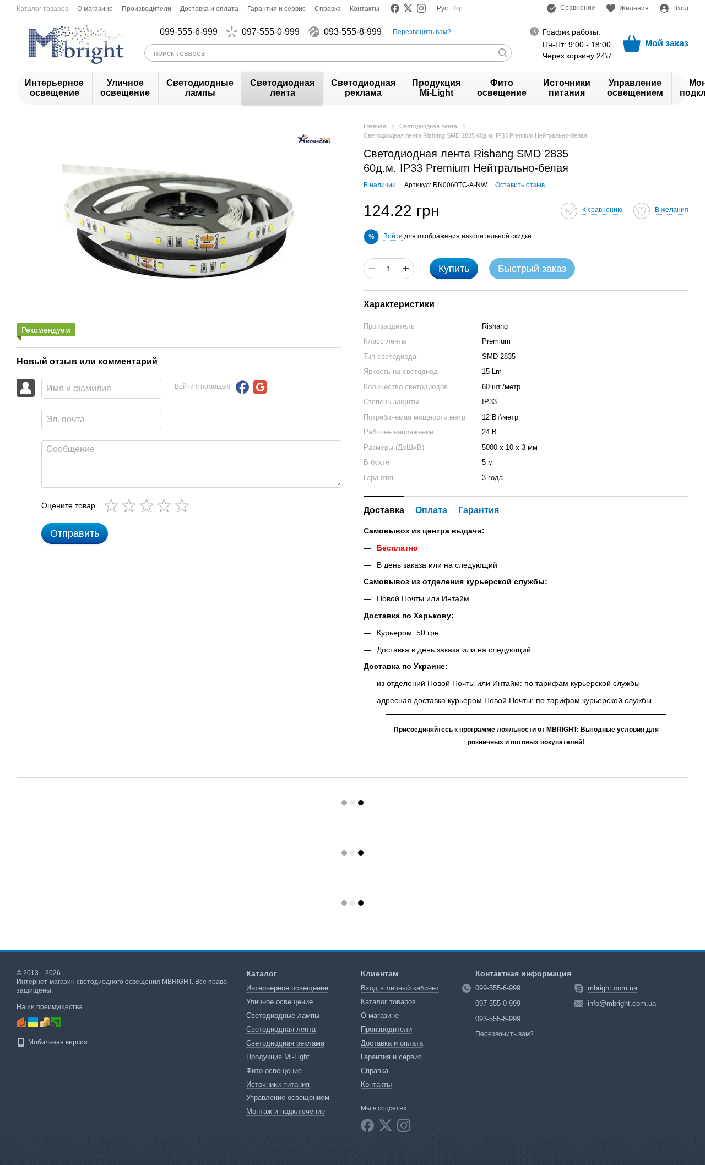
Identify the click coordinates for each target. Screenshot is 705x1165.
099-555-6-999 (189, 32)
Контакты (364, 9)
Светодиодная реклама (363, 87)
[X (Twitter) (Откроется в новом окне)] (408, 8)
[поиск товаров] (503, 53)
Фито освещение (502, 87)
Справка (327, 9)
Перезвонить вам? (422, 32)
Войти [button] (393, 236)
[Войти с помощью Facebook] (242, 387)
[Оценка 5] (184, 505)
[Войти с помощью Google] (260, 387)
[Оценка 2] (131, 505)
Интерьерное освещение (54, 87)
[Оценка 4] (166, 505)
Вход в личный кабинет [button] (400, 988)
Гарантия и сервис (276, 9)
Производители (146, 9)
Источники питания (566, 87)
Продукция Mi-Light (436, 87)
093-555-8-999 (353, 32)
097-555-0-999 (271, 32)
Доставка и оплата (209, 9)
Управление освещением (635, 87)
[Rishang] (314, 138)
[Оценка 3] (149, 505)
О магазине (95, 9)
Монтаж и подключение (285, 1111)
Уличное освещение (125, 87)
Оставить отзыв (520, 185)
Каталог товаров (42, 9)
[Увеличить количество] (406, 269)
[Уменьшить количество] (371, 269)
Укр (457, 8)
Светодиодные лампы (200, 87)
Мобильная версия (57, 1042)
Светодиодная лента (282, 87)
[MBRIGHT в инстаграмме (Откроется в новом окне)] (421, 8)
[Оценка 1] (113, 505)
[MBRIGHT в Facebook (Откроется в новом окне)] (395, 8)
